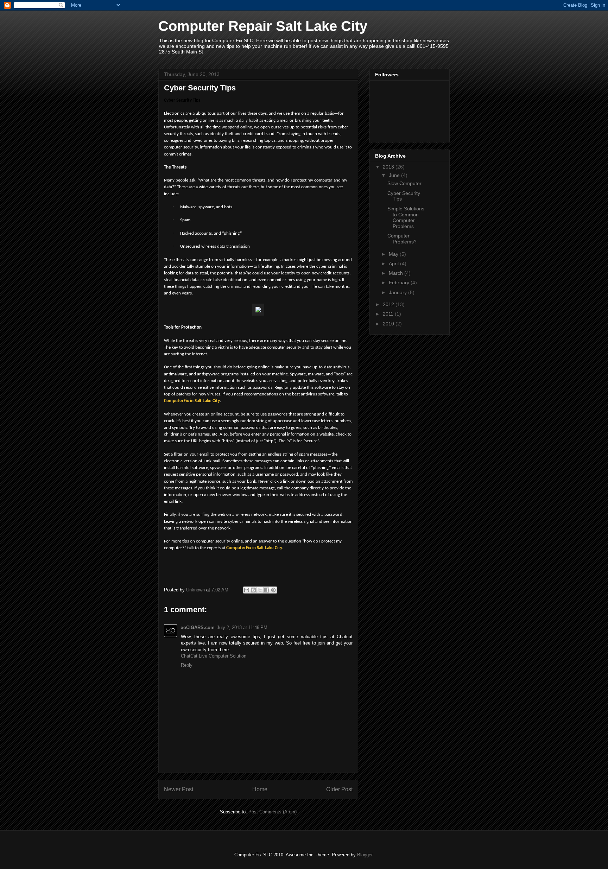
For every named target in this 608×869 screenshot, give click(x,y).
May (394, 254)
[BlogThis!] (253, 590)
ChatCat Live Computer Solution (213, 656)
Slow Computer (404, 183)
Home (259, 789)
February (400, 282)
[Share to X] (260, 590)
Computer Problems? (402, 239)
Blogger (364, 854)
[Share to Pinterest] (273, 590)
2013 (389, 167)
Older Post (339, 789)
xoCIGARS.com (198, 627)
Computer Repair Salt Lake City (262, 26)
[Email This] (246, 590)
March (396, 273)
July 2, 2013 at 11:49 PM (242, 627)
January (398, 292)
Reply (186, 665)
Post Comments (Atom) (272, 811)
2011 (389, 314)
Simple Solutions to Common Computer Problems (405, 217)
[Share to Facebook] (266, 590)
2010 (389, 323)
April (394, 263)
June (395, 175)
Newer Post (178, 789)
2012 (389, 304)
